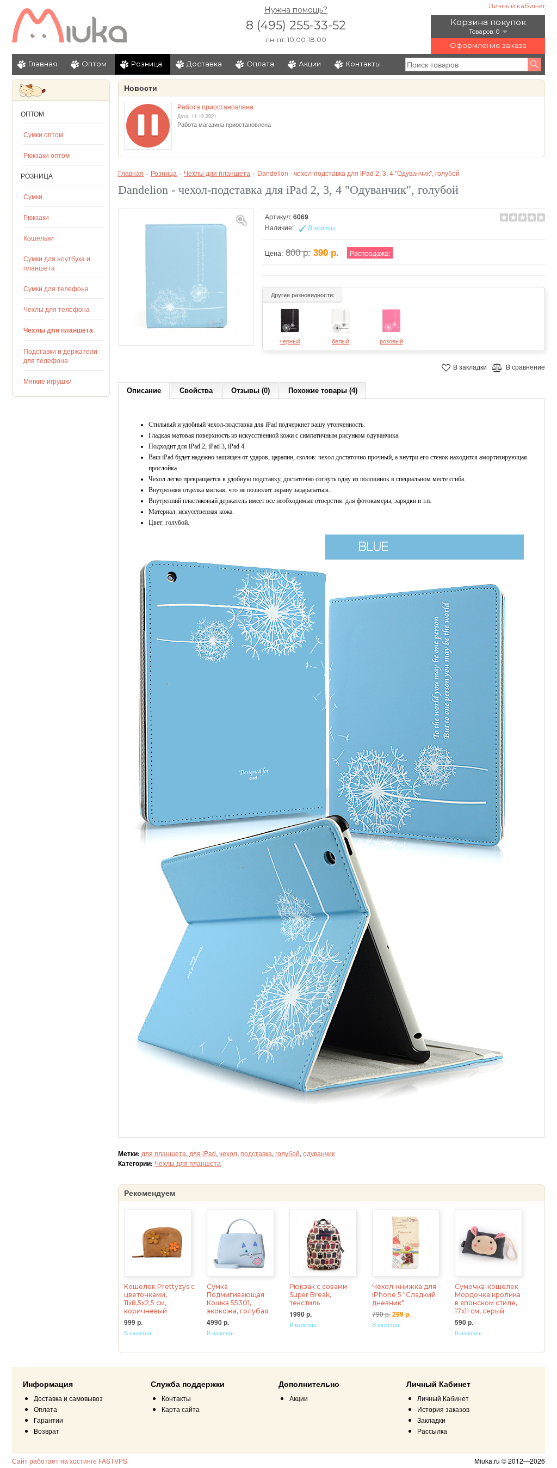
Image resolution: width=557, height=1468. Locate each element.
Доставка (204, 63)
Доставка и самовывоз (68, 1398)
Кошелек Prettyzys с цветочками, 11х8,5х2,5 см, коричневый (159, 1298)
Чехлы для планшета (58, 330)
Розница (146, 63)
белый (340, 340)
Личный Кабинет (443, 1398)
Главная (42, 63)
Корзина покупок (488, 22)
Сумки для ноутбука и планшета (56, 263)
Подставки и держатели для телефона (60, 355)
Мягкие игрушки (47, 380)
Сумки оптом (43, 134)
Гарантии (48, 1419)
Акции (310, 63)
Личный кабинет (516, 6)
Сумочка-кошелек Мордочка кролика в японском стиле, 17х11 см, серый (488, 1298)
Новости (140, 88)
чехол (228, 1153)
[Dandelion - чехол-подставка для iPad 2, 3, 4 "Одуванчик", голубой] (186, 277)
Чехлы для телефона (56, 309)
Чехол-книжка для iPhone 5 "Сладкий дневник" (404, 1294)
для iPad (202, 1153)
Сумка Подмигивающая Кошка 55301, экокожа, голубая (237, 1298)
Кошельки (38, 237)
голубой (287, 1153)
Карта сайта (181, 1409)
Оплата (260, 63)
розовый (391, 340)
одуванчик (319, 1153)
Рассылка (432, 1430)
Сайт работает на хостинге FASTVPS (69, 1460)
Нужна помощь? (295, 10)
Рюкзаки (36, 217)
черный (290, 340)
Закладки (431, 1419)
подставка (256, 1153)
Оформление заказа (488, 45)
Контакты (363, 63)
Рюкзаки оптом (46, 154)
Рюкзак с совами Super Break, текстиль (318, 1294)
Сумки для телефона (56, 288)
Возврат (46, 1430)
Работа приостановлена (215, 106)
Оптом (94, 63)
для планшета (163, 1153)
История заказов (443, 1409)
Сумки (32, 196)
